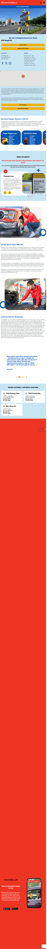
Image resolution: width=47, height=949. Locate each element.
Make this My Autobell (23, 48)
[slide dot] (19, 377)
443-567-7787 (4, 58)
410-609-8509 (7, 398)
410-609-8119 (6, 411)
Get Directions (23, 44)
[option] (13, 183)
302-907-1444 (28, 398)
